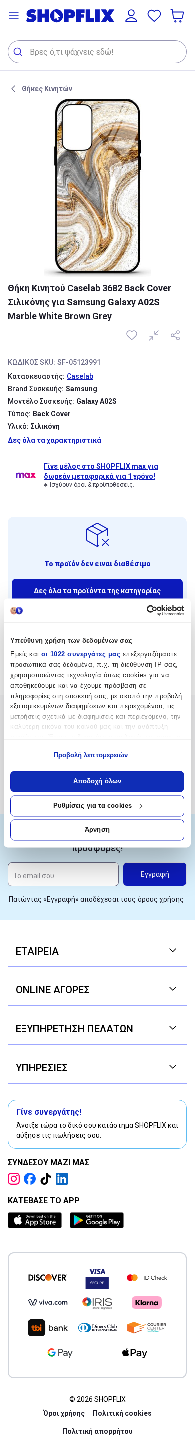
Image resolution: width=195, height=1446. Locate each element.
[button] (14, 16)
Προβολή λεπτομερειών (91, 755)
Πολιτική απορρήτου (97, 1431)
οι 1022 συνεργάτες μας (81, 654)
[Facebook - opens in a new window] (32, 1179)
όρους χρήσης (161, 899)
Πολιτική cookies (122, 1413)
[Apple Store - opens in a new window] (37, 1220)
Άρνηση (97, 830)
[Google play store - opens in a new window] (97, 1220)
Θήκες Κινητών (47, 89)
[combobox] (97, 51)
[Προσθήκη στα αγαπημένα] (133, 335)
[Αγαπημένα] (154, 15)
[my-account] (131, 15)
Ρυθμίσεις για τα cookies (93, 805)
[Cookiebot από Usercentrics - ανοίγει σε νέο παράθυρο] (141, 610)
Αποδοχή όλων (98, 781)
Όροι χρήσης (64, 1413)
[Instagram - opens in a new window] (16, 1179)
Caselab (80, 376)
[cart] (178, 15)
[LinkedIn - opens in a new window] (64, 1179)
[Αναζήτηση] (19, 52)
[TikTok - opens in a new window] (48, 1179)
